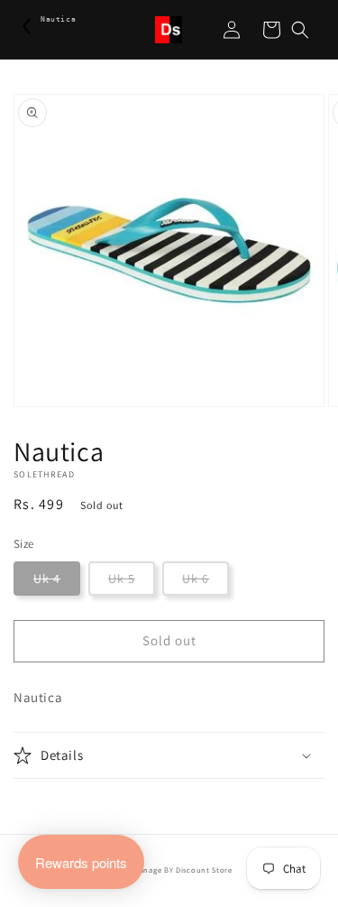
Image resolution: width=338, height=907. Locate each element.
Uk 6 (195, 578)
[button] (300, 30)
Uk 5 (121, 578)
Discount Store (204, 870)
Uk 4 (46, 578)
